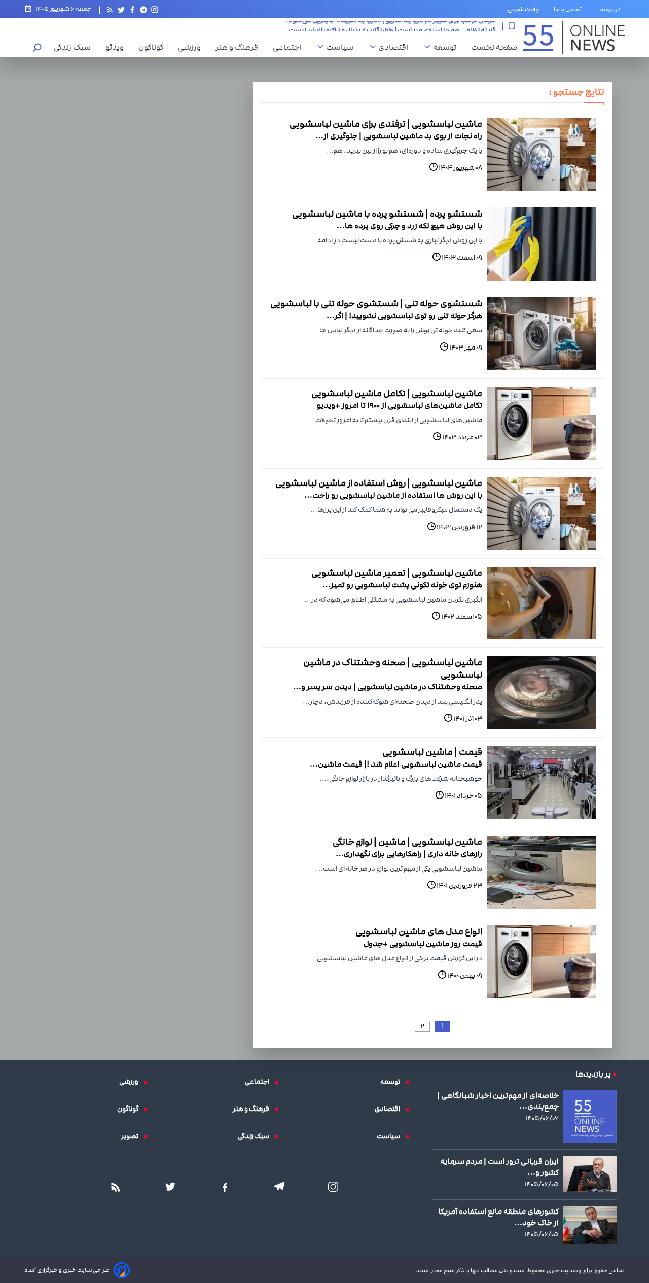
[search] (37, 48)
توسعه (447, 47)
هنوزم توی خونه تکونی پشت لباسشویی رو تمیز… (402, 585)
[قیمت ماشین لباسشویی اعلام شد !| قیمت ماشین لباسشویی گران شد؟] (541, 782)
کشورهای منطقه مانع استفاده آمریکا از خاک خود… (498, 1217)
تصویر (132, 1136)
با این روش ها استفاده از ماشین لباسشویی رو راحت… (393, 495)
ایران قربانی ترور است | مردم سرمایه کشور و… (499, 1167)
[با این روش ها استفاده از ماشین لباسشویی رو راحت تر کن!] (541, 513)
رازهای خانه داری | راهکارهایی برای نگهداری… (409, 853)
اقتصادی (395, 47)
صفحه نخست (494, 47)
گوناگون (153, 47)
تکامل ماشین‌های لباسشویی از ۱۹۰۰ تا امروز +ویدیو (399, 405)
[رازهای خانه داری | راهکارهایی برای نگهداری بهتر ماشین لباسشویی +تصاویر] (541, 872)
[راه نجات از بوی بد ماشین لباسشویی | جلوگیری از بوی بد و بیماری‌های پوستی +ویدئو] (541, 154)
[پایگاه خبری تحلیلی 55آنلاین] (574, 37)
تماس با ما (570, 9)
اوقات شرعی (524, 9)
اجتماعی (289, 47)
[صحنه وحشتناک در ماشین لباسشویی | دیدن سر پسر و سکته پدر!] (541, 692)
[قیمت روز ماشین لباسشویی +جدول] (541, 961)
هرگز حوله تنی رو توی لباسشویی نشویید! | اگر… (404, 315)
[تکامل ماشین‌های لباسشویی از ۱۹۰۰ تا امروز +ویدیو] (541, 423)
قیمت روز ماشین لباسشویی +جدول (423, 943)
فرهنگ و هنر (239, 47)
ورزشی (192, 47)
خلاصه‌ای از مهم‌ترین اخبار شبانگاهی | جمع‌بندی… (498, 1101)
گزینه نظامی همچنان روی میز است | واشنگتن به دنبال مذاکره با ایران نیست (392, 26)
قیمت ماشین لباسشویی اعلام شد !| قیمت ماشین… (396, 764)
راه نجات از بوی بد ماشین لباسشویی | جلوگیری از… (398, 136)
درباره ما (612, 9)
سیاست (342, 47)
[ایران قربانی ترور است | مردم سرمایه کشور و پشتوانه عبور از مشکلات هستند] (590, 1174)
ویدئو (117, 47)
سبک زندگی (75, 47)
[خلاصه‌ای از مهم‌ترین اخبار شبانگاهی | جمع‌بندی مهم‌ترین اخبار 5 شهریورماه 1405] (590, 1116)
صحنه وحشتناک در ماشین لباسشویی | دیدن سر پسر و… (387, 686)
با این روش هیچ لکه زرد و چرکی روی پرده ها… (409, 225)
